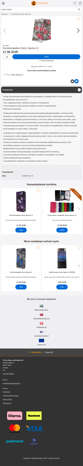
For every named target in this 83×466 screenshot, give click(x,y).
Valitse (62, 230)
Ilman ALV (49, 352)
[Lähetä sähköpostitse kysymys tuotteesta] (72, 81)
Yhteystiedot (7, 403)
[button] (78, 30)
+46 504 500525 (8, 374)
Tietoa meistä (7, 399)
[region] (41, 90)
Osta (46, 57)
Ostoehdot (6, 392)
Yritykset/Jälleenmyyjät (10, 395)
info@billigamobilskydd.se (11, 383)
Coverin (6, 46)
